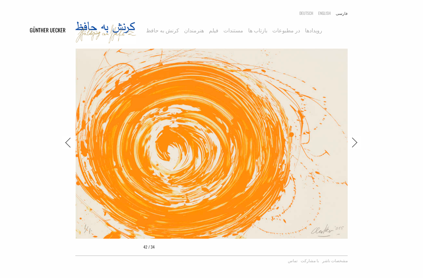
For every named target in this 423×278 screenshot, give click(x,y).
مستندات (233, 30)
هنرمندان (194, 30)
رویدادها (313, 30)
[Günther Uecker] (105, 34)
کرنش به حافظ (162, 30)
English (324, 13)
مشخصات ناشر (335, 260)
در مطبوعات (286, 30)
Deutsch (306, 13)
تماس (292, 260)
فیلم (213, 30)
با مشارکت (310, 260)
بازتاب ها (257, 30)
